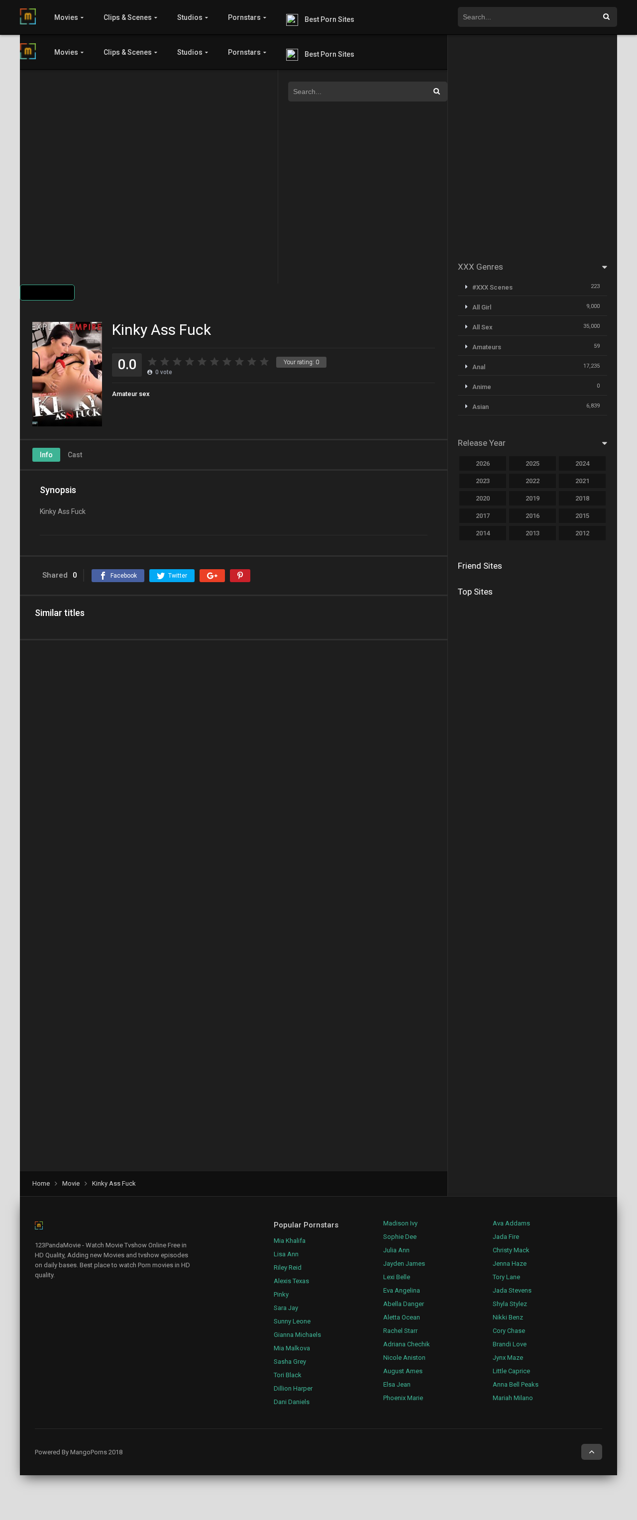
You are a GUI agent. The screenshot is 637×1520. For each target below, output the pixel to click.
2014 (483, 533)
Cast (75, 455)
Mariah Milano (513, 1398)
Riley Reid (288, 1267)
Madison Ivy (400, 1223)
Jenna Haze (510, 1263)
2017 (483, 515)
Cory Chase (509, 1330)
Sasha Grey (290, 1361)
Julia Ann (396, 1250)
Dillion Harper (293, 1388)
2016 (532, 515)
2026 (483, 463)
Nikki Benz (508, 1317)
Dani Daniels (292, 1402)
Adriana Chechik (406, 1344)
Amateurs (486, 347)
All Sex (482, 327)
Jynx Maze (508, 1357)
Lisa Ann (286, 1254)
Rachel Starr (400, 1330)
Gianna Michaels (297, 1334)
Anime (481, 387)
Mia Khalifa (290, 1240)
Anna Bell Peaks (515, 1384)
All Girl (481, 307)
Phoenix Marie (403, 1398)
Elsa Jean (397, 1384)
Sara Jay (286, 1308)
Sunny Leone (292, 1321)
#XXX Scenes (492, 287)
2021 (582, 481)
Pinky (281, 1294)
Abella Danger (403, 1304)
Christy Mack (511, 1250)
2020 (483, 498)
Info (46, 455)
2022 (532, 481)
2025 (532, 463)
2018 (582, 498)
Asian (480, 406)
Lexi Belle (396, 1277)
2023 (483, 481)
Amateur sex (131, 394)
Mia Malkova (292, 1348)
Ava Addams (511, 1223)
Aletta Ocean (401, 1317)
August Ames (403, 1371)
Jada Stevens (512, 1290)
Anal (478, 367)
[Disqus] (233, 777)
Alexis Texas (291, 1281)
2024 (582, 463)
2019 (532, 498)
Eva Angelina (401, 1290)
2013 (532, 533)
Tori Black (288, 1375)
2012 (582, 533)
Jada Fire (506, 1236)
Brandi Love (510, 1344)
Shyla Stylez (510, 1304)
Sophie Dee (400, 1236)
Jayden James (404, 1263)
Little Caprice (511, 1371)
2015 (582, 515)
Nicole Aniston (404, 1357)
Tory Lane (506, 1277)
